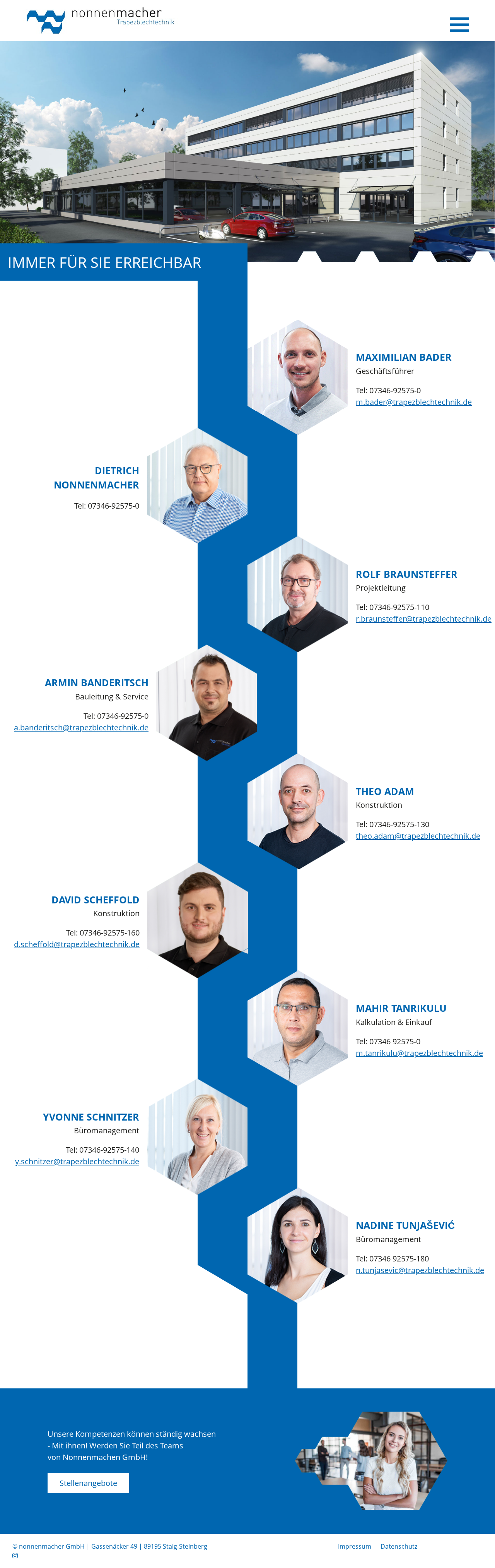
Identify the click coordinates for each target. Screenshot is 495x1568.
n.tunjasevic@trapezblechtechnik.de (420, 1270)
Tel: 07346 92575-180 (392, 1258)
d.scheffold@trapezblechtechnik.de (77, 944)
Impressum (354, 1546)
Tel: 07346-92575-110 (392, 607)
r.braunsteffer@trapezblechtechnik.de (424, 618)
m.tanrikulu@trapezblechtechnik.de (419, 1053)
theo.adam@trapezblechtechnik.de (418, 836)
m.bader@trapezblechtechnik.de (414, 402)
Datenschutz (399, 1546)
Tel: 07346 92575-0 (388, 1041)
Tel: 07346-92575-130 (392, 824)
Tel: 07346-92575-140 (102, 1150)
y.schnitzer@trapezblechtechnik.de (77, 1161)
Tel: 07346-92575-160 (103, 932)
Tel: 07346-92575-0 (388, 390)
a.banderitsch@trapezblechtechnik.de (81, 727)
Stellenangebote (88, 1483)
